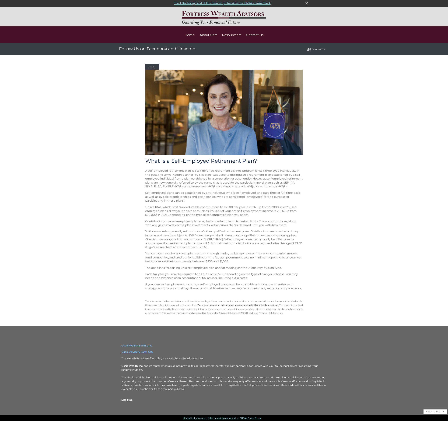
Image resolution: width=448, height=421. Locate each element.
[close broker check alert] (306, 3)
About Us (207, 35)
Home (189, 35)
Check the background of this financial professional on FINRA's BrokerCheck (222, 3)
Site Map (127, 399)
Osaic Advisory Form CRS (137, 351)
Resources (230, 35)
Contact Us (255, 35)
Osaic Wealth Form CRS (136, 345)
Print (152, 66)
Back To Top (433, 411)
